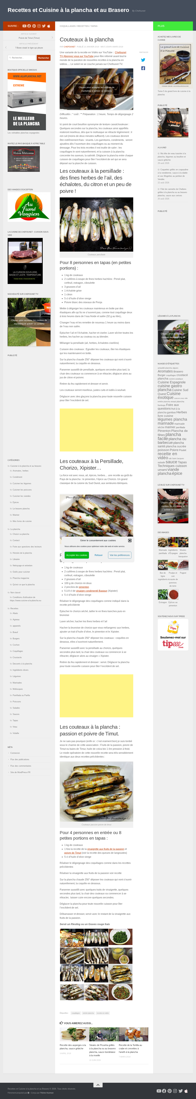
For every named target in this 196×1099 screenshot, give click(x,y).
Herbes (181, 412)
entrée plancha (88, 1013)
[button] (129, 540)
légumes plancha (172, 419)
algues (175, 368)
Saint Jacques (178, 458)
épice (177, 473)
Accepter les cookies (76, 555)
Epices (16, 502)
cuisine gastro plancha (170, 388)
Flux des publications (19, 759)
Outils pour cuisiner (21, 572)
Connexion (15, 753)
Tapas (93, 26)
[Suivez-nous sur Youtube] (24, 26)
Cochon (16, 645)
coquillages (76, 1013)
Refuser (99, 555)
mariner (170, 427)
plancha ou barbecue (172, 441)
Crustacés (17, 657)
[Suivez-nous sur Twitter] (44, 26)
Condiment (17, 477)
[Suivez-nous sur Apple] (49, 26)
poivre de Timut (72, 853)
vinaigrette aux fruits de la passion (105, 849)
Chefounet (69, 47)
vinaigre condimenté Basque (91, 591)
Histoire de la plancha (22, 553)
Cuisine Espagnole (172, 382)
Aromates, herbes (20, 471)
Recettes (83, 26)
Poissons (17, 701)
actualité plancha (165, 368)
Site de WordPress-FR (20, 772)
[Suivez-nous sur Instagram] (39, 26)
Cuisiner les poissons (22, 490)
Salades (16, 708)
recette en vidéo (103, 1013)
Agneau (16, 619)
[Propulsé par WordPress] (28, 1093)
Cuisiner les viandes (22, 496)
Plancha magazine (21, 578)
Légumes (17, 676)
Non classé (15, 592)
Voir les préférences (120, 555)
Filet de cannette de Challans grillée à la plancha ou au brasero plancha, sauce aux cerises (172, 192)
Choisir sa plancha (21, 534)
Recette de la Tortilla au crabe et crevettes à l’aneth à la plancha (130, 1048)
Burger (161, 375)
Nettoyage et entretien (22, 565)
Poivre (174, 450)
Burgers (16, 638)
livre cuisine (165, 415)
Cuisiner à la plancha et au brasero (25, 466)
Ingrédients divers (20, 670)
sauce (171, 461)
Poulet (182, 450)
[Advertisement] (96, 430)
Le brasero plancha (21, 508)
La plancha (15, 529)
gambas (171, 412)
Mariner (16, 515)
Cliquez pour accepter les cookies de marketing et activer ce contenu (96, 89)
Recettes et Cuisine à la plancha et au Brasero (68, 10)
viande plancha (168, 471)
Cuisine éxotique (169, 395)
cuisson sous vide (181, 398)
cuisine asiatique (176, 379)
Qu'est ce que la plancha (24, 584)
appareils (17, 626)
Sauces (16, 714)
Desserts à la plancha (22, 664)
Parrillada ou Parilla (21, 695)
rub (170, 458)
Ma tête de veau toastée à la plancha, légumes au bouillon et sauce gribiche (172, 156)
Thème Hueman (47, 1093)
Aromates (165, 371)
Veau (15, 727)
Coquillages (67, 26)
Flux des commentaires (20, 766)
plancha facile (169, 436)
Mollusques (18, 689)
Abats (15, 613)
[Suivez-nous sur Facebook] (29, 26)
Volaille (16, 733)
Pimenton (164, 430)
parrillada (180, 427)
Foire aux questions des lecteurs (27, 547)
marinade (166, 423)
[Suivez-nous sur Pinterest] (34, 26)
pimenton (84, 587)
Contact (16, 540)
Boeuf (15, 632)
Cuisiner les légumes (22, 483)
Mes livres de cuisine (22, 521)
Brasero (178, 371)
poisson (163, 450)
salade (161, 462)
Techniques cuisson (172, 466)
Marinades (17, 683)
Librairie (16, 559)
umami (162, 469)
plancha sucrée (176, 446)
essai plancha (177, 401)
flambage (162, 405)
